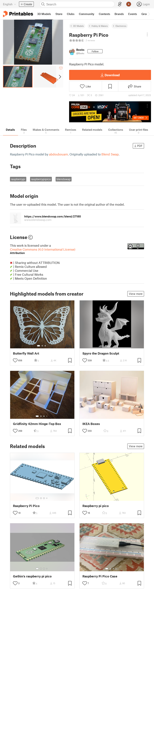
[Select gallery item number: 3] (45, 345)
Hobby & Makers (99, 26)
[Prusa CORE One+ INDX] (110, 111)
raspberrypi (18, 179)
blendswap (64, 179)
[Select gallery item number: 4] (47, 416)
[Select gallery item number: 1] (38, 345)
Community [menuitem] (86, 14)
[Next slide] (59, 76)
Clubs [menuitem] (70, 14)
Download (112, 75)
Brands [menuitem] (119, 14)
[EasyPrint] (120, 4)
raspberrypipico (41, 179)
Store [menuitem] (58, 14)
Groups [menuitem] (146, 14)
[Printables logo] (18, 14)
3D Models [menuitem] (44, 14)
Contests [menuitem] (104, 14)
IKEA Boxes (91, 424)
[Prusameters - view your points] (128, 4)
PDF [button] (140, 145)
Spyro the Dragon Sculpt (100, 353)
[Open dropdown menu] (147, 34)
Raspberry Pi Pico (26, 506)
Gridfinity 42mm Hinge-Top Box (37, 424)
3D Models (78, 26)
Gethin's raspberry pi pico (32, 576)
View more (136, 293)
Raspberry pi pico (95, 506)
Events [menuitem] (132, 14)
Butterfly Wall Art (26, 353)
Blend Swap (110, 154)
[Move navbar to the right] (148, 13)
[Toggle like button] (15, 360)
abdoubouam (58, 154)
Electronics (121, 26)
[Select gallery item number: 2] (42, 345)
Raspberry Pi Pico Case (99, 576)
